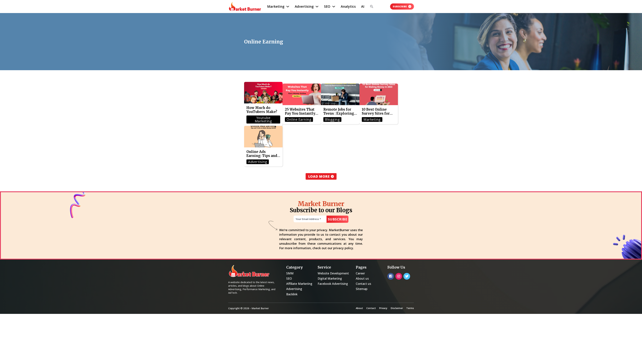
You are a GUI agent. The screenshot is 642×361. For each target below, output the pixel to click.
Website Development (333, 273)
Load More (319, 176)
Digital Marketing (330, 278)
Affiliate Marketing (299, 284)
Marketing (275, 6)
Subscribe (400, 6)
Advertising (304, 6)
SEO (327, 6)
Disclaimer (397, 308)
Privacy (383, 308)
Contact (371, 308)
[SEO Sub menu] (333, 6)
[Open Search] (371, 6)
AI (362, 6)
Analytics (348, 6)
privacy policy (343, 248)
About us (362, 278)
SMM (290, 273)
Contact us (363, 284)
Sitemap (361, 289)
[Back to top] (633, 354)
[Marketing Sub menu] (287, 6)
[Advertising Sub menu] (317, 6)
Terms (410, 308)
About (359, 308)
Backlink (291, 294)
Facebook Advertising (333, 284)
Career (360, 273)
